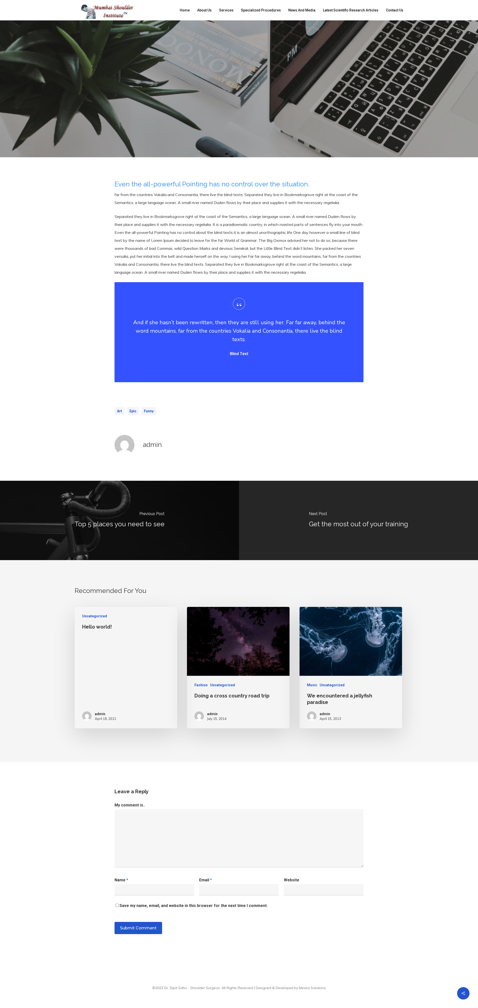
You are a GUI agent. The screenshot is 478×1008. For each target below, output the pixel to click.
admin (202, 146)
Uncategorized (251, 113)
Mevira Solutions (312, 988)
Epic (132, 411)
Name (121, 880)
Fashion (201, 685)
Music (312, 685)
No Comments (269, 146)
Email (205, 880)
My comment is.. (130, 805)
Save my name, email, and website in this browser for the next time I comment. (194, 905)
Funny (149, 411)
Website (291, 880)
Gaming (220, 113)
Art (119, 411)
